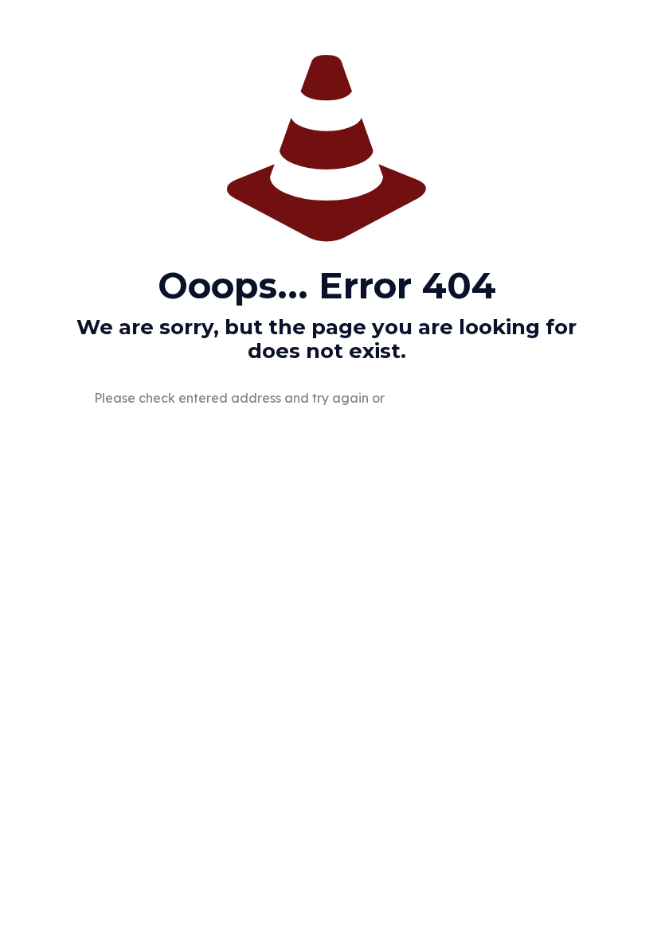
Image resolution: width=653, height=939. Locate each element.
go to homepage (481, 398)
